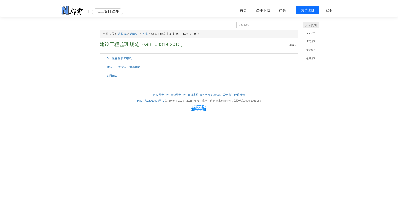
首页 (243, 10)
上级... (292, 44)
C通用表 (112, 76)
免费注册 (307, 10)
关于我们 (228, 94)
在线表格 (193, 94)
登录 (329, 10)
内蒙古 (134, 33)
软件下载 (262, 10)
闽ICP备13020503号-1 (150, 100)
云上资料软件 (179, 94)
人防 (145, 33)
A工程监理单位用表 (119, 58)
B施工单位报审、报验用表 (123, 67)
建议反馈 (239, 94)
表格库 (122, 33)
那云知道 (216, 94)
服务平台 (204, 94)
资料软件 (164, 94)
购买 (282, 10)
